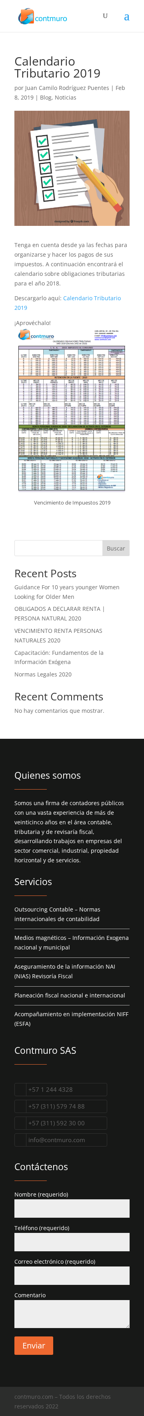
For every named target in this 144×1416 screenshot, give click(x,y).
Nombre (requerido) (41, 1194)
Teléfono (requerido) (41, 1228)
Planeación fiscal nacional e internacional (69, 995)
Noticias (65, 97)
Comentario (30, 1295)
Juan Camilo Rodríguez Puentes (67, 88)
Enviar (33, 1345)
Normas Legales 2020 (43, 674)
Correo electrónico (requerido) (54, 1261)
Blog (46, 97)
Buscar (116, 548)
